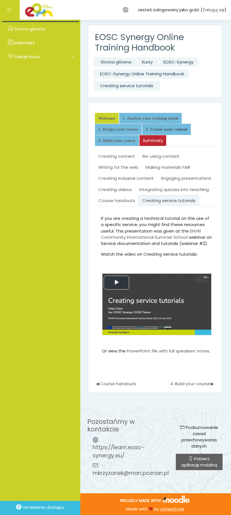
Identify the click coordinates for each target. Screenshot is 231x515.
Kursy (147, 62)
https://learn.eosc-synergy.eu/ (118, 451)
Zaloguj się (214, 10)
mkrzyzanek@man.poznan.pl (131, 473)
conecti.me (172, 509)
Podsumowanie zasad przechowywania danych (199, 436)
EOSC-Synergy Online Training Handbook (142, 74)
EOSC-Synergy (178, 62)
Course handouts (116, 384)
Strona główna (116, 62)
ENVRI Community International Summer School (151, 234)
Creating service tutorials (126, 86)
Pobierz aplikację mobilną (199, 462)
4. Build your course (192, 384)
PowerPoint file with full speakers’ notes (168, 351)
